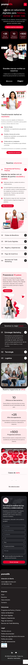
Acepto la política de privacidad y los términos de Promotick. (14, 557)
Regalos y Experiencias (8, 618)
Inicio (2, 594)
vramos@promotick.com (8, 582)
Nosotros (4, 597)
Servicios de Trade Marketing (10, 623)
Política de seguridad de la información (13, 636)
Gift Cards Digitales (7, 615)
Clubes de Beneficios (7, 613)
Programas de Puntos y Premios (11, 610)
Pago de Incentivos (7, 620)
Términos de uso (6, 631)
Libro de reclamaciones (8, 641)
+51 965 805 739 (6, 584)
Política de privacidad (7, 633)
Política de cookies (6, 639)
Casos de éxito (5, 600)
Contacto (4, 602)
